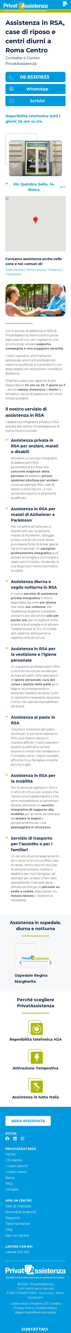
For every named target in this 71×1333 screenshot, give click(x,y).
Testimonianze (17, 1224)
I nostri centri (16, 1172)
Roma (19, 270)
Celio (9, 270)
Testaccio (54, 270)
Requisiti (12, 1218)
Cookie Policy (46, 1308)
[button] (35, 220)
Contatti (12, 1189)
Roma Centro (35, 270)
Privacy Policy (24, 1308)
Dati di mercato (18, 1206)
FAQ (8, 1184)
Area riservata (28, 1121)
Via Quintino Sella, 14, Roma (34, 187)
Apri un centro (17, 1235)
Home (10, 1154)
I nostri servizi (16, 1166)
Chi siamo (13, 1160)
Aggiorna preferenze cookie (35, 1312)
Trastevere (13, 274)
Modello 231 (39, 1303)
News (10, 1178)
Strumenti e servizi (20, 1212)
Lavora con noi (17, 1252)
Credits (55, 1303)
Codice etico (19, 1303)
